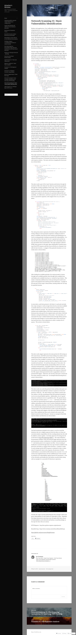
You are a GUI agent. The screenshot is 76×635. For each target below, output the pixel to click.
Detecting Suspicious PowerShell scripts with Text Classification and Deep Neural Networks (11, 48)
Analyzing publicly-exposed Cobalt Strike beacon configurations (10, 22)
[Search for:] (11, 94)
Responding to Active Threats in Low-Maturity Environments (11, 38)
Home (5, 18)
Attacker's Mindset (8, 6)
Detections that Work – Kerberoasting (9, 57)
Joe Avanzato (42, 569)
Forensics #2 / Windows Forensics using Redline (9, 71)
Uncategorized (50, 569)
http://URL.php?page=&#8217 (46, 437)
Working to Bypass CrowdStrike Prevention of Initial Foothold (10, 43)
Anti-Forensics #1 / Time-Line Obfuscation (10, 60)
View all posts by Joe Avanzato (42, 560)
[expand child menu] (17, 18)
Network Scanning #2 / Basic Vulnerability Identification (10, 83)
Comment (63, 596)
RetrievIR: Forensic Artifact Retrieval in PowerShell (10, 34)
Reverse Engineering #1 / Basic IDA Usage (10, 75)
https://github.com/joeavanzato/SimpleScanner (43, 532)
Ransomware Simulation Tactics (9, 31)
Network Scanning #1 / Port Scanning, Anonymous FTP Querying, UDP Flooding (10, 79)
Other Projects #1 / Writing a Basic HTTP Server (10, 87)
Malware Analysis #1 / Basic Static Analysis (10, 64)
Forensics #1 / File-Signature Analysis (10, 67)
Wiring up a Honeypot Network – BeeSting (11, 53)
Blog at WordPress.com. (36, 632)
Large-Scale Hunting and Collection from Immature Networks (10, 27)
